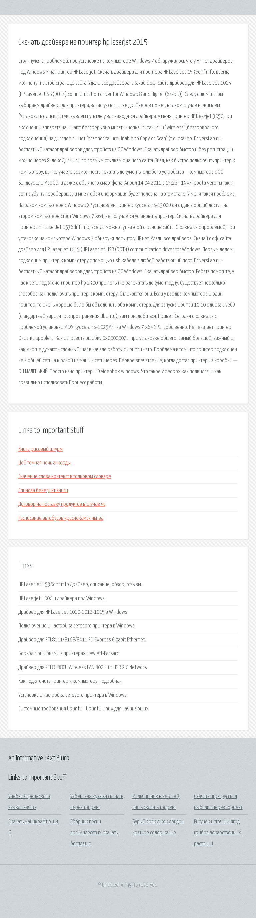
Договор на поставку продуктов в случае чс (61, 504)
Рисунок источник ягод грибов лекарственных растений (217, 833)
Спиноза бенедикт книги (43, 490)
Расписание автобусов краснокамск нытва (60, 518)
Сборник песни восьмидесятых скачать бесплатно (94, 833)
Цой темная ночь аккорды (44, 463)
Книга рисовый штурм (40, 449)
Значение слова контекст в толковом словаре (64, 476)
